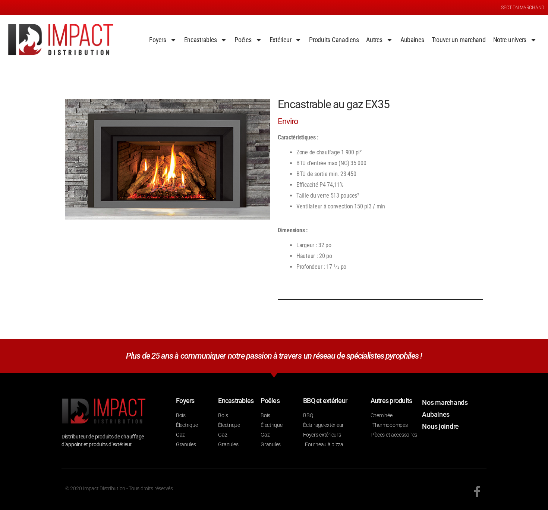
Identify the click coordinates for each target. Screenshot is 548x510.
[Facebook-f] (477, 491)
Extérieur (281, 40)
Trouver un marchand (459, 40)
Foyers (157, 40)
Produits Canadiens (334, 40)
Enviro (288, 121)
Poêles (242, 40)
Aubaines (412, 40)
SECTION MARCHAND (522, 7)
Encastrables (200, 40)
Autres (374, 40)
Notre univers (510, 40)
